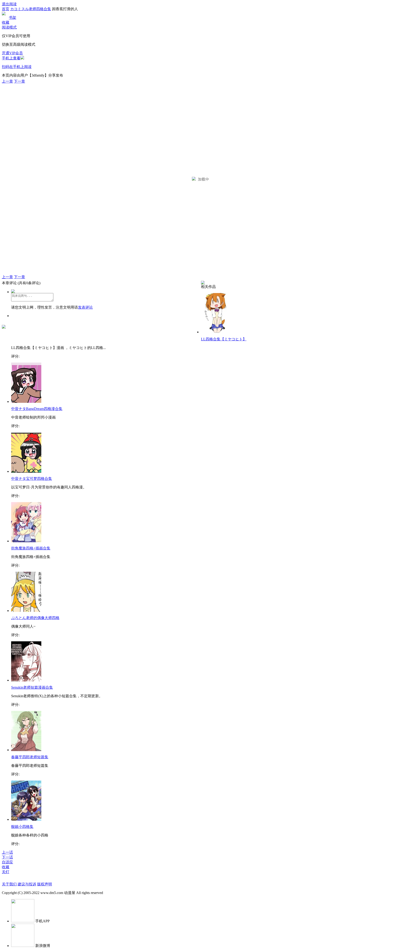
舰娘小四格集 (22, 827)
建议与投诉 (27, 884)
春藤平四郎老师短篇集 (29, 757)
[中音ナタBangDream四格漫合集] (26, 401)
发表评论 (85, 307)
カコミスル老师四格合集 (30, 9)
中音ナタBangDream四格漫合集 (36, 409)
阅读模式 (9, 27)
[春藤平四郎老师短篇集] (26, 750)
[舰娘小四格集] (26, 819)
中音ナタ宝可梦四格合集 (31, 479)
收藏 (5, 22)
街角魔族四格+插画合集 (30, 548)
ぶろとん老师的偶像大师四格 (35, 618)
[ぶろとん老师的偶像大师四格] (26, 611)
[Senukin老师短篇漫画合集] (26, 680)
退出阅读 (9, 4)
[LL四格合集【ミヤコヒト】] (216, 332)
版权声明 (44, 884)
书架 (12, 17)
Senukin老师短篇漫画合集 (32, 687)
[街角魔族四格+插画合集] (26, 541)
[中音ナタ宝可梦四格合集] (26, 471)
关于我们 (9, 884)
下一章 (19, 81)
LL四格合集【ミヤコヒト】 (223, 339)
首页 (5, 9)
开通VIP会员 (12, 53)
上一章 (7, 81)
